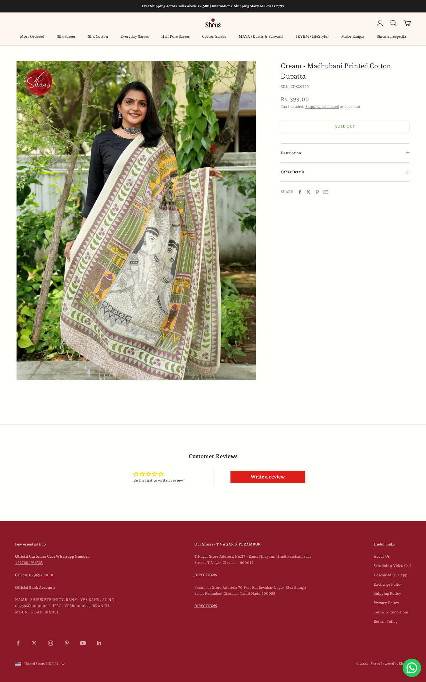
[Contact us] (412, 668)
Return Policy (386, 621)
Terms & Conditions (391, 612)
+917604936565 (29, 562)
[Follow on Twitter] (34, 643)
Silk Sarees (66, 36)
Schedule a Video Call (392, 566)
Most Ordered (32, 36)
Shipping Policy (387, 593)
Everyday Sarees (134, 36)
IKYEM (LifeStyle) (312, 36)
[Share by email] (325, 192)
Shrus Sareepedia (391, 36)
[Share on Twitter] (308, 192)
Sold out (345, 126)
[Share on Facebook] (299, 192)
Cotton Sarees (214, 36)
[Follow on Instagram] (50, 643)
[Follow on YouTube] (83, 643)
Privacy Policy (386, 603)
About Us (382, 556)
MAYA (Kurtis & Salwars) (261, 36)
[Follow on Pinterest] (67, 643)
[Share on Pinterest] (317, 192)
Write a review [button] (267, 477)
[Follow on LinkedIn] (99, 643)
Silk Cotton (98, 36)
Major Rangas (352, 36)
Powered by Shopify (395, 664)
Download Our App (390, 575)
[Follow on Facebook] (18, 643)
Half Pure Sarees (175, 36)
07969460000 (42, 575)
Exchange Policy (388, 584)
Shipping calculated (322, 106)
